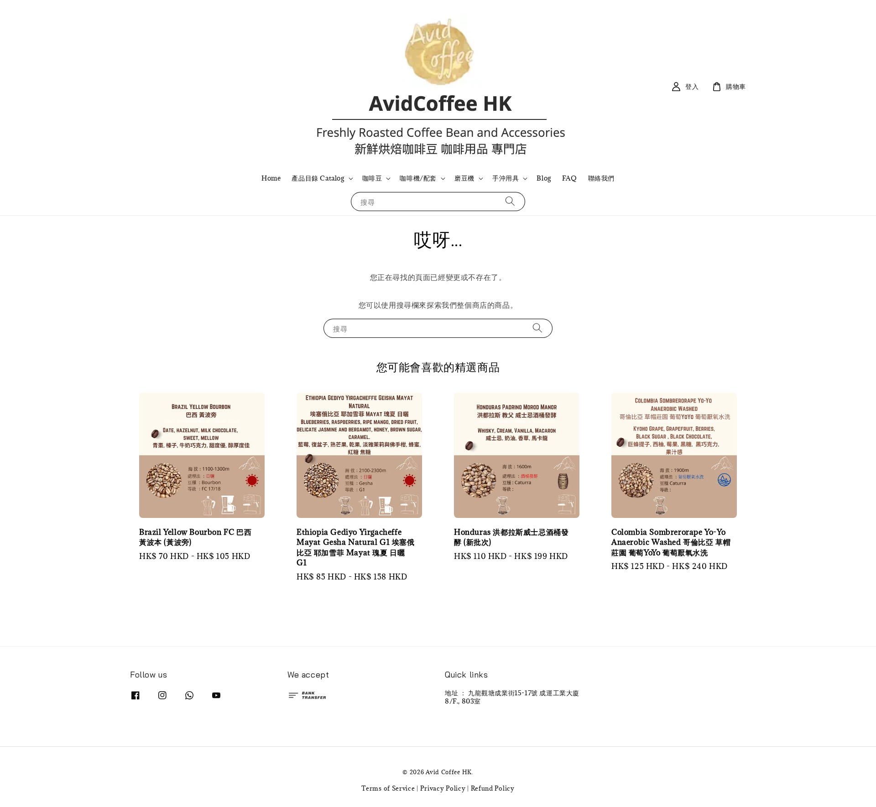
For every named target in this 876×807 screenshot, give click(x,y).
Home (271, 178)
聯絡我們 (601, 178)
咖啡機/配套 (418, 178)
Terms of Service (388, 788)
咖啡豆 (372, 178)
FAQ (569, 178)
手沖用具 (505, 178)
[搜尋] (510, 201)
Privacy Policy (443, 788)
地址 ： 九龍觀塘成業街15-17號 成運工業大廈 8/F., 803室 (512, 697)
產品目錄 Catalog (318, 178)
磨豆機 (464, 178)
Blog (544, 178)
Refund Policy (493, 788)
